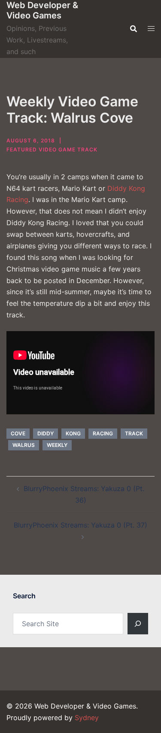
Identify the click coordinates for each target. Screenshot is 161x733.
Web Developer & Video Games (42, 10)
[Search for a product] (133, 28)
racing (103, 433)
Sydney (87, 717)
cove (18, 433)
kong (73, 433)
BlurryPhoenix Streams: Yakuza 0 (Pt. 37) (80, 525)
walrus (23, 445)
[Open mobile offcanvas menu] (151, 28)
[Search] (138, 623)
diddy (45, 433)
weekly (57, 445)
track (134, 433)
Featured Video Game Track (51, 149)
